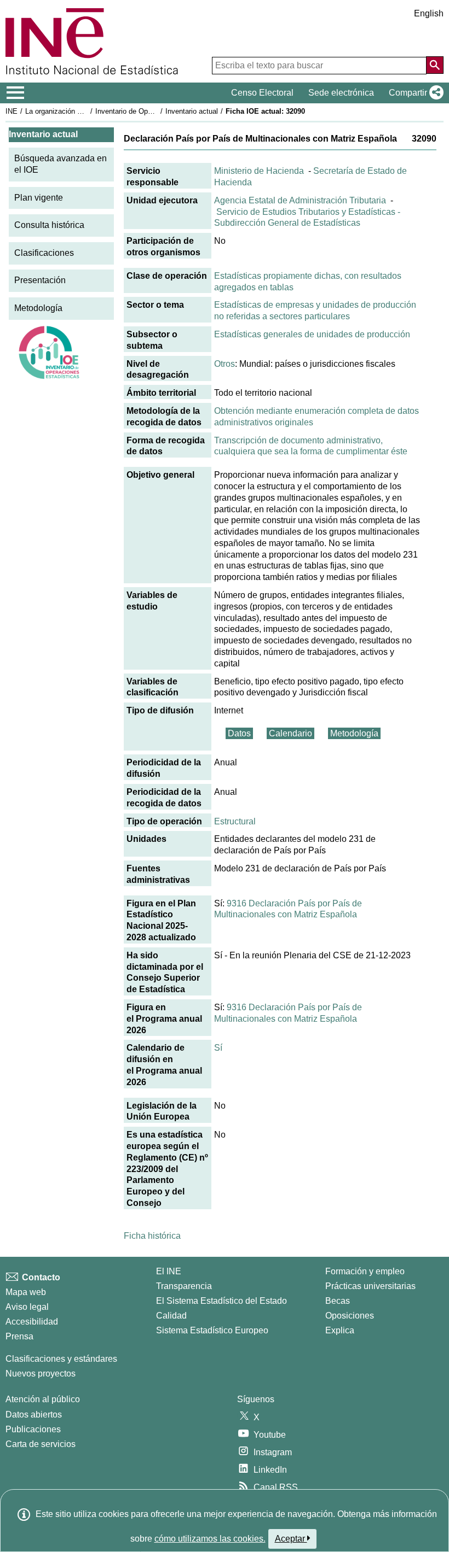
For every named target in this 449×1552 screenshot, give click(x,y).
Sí (218, 1047)
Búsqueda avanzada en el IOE (60, 164)
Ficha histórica (152, 1235)
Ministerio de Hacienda (259, 170)
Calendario (290, 733)
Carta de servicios (40, 1444)
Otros (224, 363)
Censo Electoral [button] (262, 92)
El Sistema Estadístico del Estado (221, 1300)
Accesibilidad (31, 1321)
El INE (168, 1271)
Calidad (171, 1315)
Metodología (38, 308)
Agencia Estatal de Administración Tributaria (300, 200)
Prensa (19, 1336)
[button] (414, 93)
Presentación (40, 280)
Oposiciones (349, 1315)
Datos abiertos (33, 1414)
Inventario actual (191, 111)
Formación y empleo (365, 1271)
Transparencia (184, 1286)
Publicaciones (33, 1429)
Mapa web (25, 1292)
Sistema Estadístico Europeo (212, 1330)
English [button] (429, 13)
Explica (339, 1330)
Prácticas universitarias (370, 1286)
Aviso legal (27, 1306)
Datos (239, 733)
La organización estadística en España (86, 111)
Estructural (235, 821)
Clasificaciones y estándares (61, 1358)
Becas (337, 1300)
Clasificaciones (44, 252)
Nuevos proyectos (40, 1373)
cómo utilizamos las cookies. (210, 1538)
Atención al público (42, 1399)
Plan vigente (38, 197)
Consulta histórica (49, 225)
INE (11, 111)
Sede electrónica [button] (341, 92)
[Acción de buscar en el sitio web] (435, 65)
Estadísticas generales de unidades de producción (312, 334)
